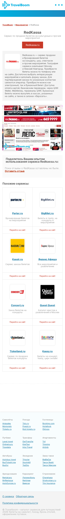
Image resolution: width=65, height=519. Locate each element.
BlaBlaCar (46, 459)
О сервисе (8, 496)
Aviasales (6, 423)
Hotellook (46, 426)
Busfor (5, 465)
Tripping (46, 444)
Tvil (44, 441)
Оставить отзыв (14, 171)
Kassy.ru (47, 351)
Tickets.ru (6, 429)
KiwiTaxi (26, 444)
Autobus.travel (9, 459)
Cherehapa (47, 477)
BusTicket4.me (9, 462)
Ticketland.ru (17, 351)
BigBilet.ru (47, 213)
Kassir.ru (17, 259)
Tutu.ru (26, 423)
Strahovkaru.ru (49, 480)
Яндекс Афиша (47, 259)
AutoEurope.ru (9, 483)
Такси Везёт (48, 462)
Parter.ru (17, 213)
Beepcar (26, 483)
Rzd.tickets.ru (29, 429)
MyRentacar (7, 480)
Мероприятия (21, 25)
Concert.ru (17, 305)
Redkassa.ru (32, 44)
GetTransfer (28, 441)
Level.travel (7, 441)
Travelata (6, 447)
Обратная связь (25, 496)
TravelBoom (7, 25)
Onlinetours (7, 444)
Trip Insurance (48, 483)
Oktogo (45, 429)
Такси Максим (49, 465)
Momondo (7, 426)
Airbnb (45, 447)
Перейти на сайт (18, 230)
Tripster (26, 459)
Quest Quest (47, 305)
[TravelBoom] (18, 7)
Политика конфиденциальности (20, 503)
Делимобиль (29, 477)
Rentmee (26, 480)
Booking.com (48, 423)
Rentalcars (7, 477)
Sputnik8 (27, 462)
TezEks (26, 465)
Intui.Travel (27, 447)
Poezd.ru (27, 426)
